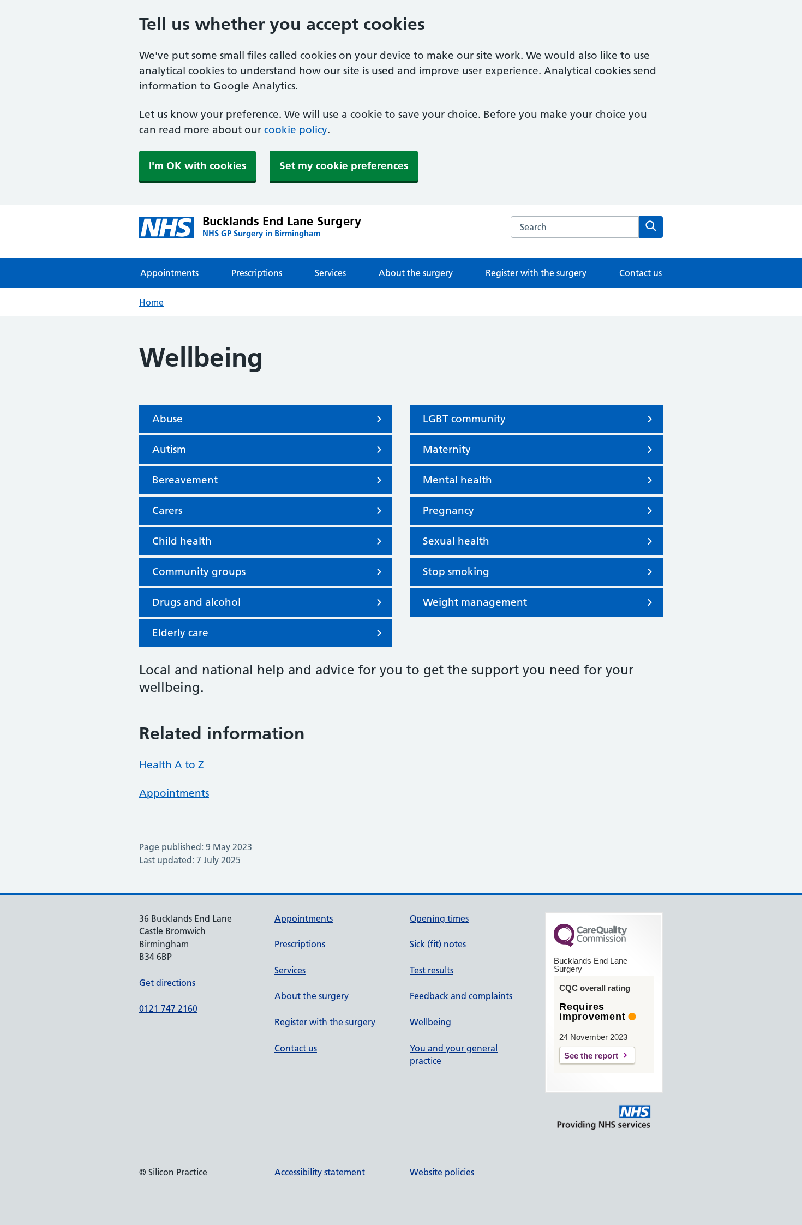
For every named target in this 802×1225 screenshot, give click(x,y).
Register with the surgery (536, 272)
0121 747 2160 (168, 1008)
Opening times (439, 918)
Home (151, 302)
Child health (182, 541)
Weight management (475, 602)
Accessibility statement (319, 1172)
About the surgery (416, 272)
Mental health (457, 480)
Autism (169, 449)
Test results (431, 970)
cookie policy (295, 129)
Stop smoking (456, 571)
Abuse (167, 419)
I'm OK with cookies (197, 165)
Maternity (447, 449)
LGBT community (464, 419)
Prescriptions (256, 272)
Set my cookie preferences (343, 165)
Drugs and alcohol (196, 602)
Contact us (640, 272)
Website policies (442, 1172)
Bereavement (185, 480)
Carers (167, 510)
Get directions (167, 982)
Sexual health (456, 541)
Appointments (169, 272)
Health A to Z (171, 764)
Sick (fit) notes (438, 944)
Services (330, 272)
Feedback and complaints (461, 995)
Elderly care (180, 632)
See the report (591, 1055)
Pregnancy (448, 510)
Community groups (199, 571)
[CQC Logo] (590, 944)
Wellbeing (430, 1022)
